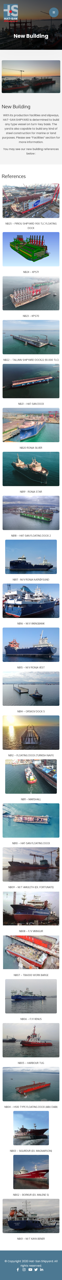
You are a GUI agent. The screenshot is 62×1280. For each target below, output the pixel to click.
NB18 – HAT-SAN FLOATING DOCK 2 (31, 535)
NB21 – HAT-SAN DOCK (31, 403)
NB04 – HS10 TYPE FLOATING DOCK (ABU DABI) (31, 1106)
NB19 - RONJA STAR (31, 491)
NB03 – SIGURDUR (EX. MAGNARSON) (31, 1150)
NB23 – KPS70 (31, 315)
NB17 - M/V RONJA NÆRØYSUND (31, 579)
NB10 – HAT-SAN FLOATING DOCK (31, 843)
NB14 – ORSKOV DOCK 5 (31, 711)
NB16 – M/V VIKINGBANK (31, 623)
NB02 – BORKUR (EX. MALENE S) (31, 1194)
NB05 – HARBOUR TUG (31, 1062)
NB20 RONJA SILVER (31, 447)
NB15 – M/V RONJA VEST (31, 667)
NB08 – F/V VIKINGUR (31, 931)
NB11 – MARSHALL (31, 799)
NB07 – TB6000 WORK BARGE (31, 975)
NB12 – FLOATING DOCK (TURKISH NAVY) (31, 755)
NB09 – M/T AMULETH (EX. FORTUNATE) (31, 887)
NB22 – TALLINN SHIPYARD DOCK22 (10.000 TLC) (31, 359)
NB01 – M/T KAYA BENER (31, 1238)
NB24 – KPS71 (31, 272)
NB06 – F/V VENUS (31, 1019)
